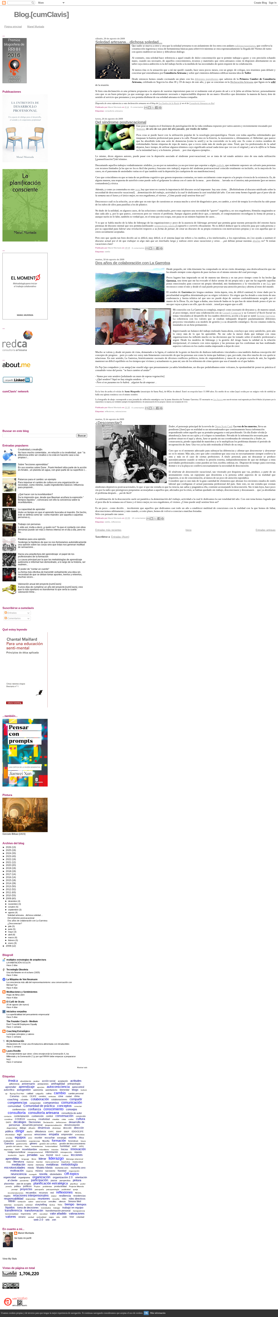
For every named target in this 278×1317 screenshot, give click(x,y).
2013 (9, 886)
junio (10, 929)
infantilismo (44, 1149)
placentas (9, 1183)
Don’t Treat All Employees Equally (21, 1024)
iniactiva (54, 1149)
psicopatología (52, 1189)
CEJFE (33, 1096)
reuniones (44, 1198)
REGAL (78, 1193)
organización (41, 1177)
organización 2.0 (63, 1177)
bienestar (64, 1090)
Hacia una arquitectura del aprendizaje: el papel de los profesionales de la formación (46, 555)
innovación (78, 1149)
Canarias (14, 1096)
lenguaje (25, 1159)
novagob (33, 1174)
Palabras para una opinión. (32, 539)
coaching (12, 1099)
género (33, 1143)
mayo (11, 932)
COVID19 (20, 1119)
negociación (74, 1171)
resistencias (79, 1195)
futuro (83, 1141)
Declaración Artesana (242, 82)
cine (60, 1096)
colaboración (40, 1099)
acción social (48, 1081)
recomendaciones (15, 1193)
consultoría (17, 1113)
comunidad (14, 1105)
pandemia (24, 1181)
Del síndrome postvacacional (120, 122)
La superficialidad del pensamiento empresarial (27, 1014)
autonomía (38, 1090)
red (52, 1192)
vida (58, 1217)
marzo (11, 937)
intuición (78, 1152)
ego (19, 1134)
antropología (73, 1083)
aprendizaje (27, 1086)
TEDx (59, 1205)
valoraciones (120, 411)
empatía (54, 1134)
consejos (71, 1109)
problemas (47, 1186)
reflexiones (109, 411)
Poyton (37, 1186)
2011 (9, 892)
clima (77, 1096)
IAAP (74, 1146)
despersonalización (53, 1125)
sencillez (52, 1201)
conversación (64, 1115)
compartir (76, 1099)
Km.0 (57, 1155)
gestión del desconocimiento (72, 1143)
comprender (35, 1103)
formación (59, 1140)
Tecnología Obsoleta (17, 969)
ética (81, 1137)
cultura (80, 1119)
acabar (36, 1081)
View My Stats (9, 1258)
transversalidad (11, 1214)
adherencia (14, 1084)
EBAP (58, 1132)
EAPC (51, 1132)
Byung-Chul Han (17, 1094)
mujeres (29, 1171)
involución (12, 1155)
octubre (12, 907)
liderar (42, 1158)
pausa (54, 1180)
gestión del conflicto (48, 1144)
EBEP (66, 1132)
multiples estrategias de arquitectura (26, 959)
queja (75, 1189)
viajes (51, 1217)
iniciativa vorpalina (16, 1011)
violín (64, 1217)
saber (30, 1202)
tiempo (69, 1204)
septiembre (13, 910)
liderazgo (56, 1158)
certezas (52, 1096)
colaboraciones (59, 1099)
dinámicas (44, 1127)
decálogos (20, 1122)
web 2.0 (38, 1219)
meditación (18, 1164)
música (39, 1170)
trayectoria (26, 1214)
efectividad (10, 1135)
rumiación (22, 1202)
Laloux (65, 1155)
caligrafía (39, 1094)
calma (48, 1093)
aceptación (63, 1081)
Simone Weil (74, 1201)
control (49, 1116)
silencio (62, 1201)
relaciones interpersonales (31, 1195)
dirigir (20, 1131)
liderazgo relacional (74, 1159)
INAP (17, 1149)
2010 (9, 895)
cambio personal (75, 1093)
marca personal (52, 1162)
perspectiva (65, 1180)
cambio (60, 1093)
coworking (31, 1119)
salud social (41, 1202)
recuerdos (31, 1192)
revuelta (55, 1199)
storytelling (41, 1204)
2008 (9, 946)
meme (30, 1165)
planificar (74, 1184)
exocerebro (21, 1141)
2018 (9, 871)
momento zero (78, 1167)
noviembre (13, 904)
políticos (27, 1186)
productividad (60, 1186)
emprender (67, 1134)
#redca (13, 1080)
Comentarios (14, 618)
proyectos (26, 1189)
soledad (29, 1205)
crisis (64, 1119)
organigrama (24, 1177)
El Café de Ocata (15, 1001)
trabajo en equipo (72, 1207)
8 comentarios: (137, 107)
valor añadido (58, 1213)
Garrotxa (9, 1143)
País (269, 283)
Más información (157, 1313)
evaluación (8, 1141)
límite (8, 1162)
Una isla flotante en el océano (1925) (23, 972)
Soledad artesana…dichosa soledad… (128, 42)
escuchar (50, 1137)
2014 (9, 883)
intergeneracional (35, 1152)
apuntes (40, 1087)
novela (43, 1174)
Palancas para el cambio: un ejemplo (37, 479)
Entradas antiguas (266, 530)
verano (22, 1217)
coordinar (8, 1119)
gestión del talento (14, 1146)
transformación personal (58, 1210)
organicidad (9, 1177)
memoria (40, 1165)
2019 (9, 868)
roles (64, 1199)
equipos (20, 1137)
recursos (43, 1192)
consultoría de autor (71, 1113)
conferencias (19, 1109)
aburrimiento (25, 1081)
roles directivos (77, 1198)
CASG (24, 1096)
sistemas (8, 1205)
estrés (107, 252)
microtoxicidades (14, 1167)
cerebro (42, 1096)
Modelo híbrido (44, 1167)
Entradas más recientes (108, 530)
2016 (9, 877)
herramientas (37, 1146)
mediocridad (77, 1162)
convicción (81, 1116)
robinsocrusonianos (245, 45)
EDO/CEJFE (77, 1131)
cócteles (24, 1099)
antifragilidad (58, 1083)
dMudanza (40, 1131)
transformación (34, 1210)
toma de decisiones (28, 1207)
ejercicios (28, 1135)
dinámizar (56, 1128)
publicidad (66, 1189)
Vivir (71, 1217)
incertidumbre (29, 1149)
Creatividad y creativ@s (30, 449)
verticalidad (41, 1217)
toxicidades (46, 1208)
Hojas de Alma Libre (15, 995)
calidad (30, 1093)
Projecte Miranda (76, 1186)
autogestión (24, 1089)
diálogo (23, 1128)
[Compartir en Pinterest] (160, 107)
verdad (31, 1217)
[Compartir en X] (153, 107)
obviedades (56, 1174)
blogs (75, 1089)
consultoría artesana (114, 111)
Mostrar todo (82, 1068)
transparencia (79, 1211)
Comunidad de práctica (39, 1105)
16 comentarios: (139, 518)
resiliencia (65, 1195)
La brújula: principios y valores (20, 1034)
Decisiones (35, 1122)
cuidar (71, 1119)
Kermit (49, 1155)
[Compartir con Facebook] (156, 107)
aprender (10, 1086)
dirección (67, 1128)
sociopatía (18, 1205)
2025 (9, 850)
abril (10, 934)
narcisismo (50, 1171)
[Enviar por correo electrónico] (146, 107)
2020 (9, 865)
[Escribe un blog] (149, 107)
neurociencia (18, 1174)
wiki (48, 1219)
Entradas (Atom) (120, 536)
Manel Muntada (35, 26)
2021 (9, 862)
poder (82, 1184)
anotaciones (43, 1084)
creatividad (44, 1119)
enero (11, 943)
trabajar (56, 1208)
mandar (39, 1162)
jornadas (32, 1154)
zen (54, 1219)
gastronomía (21, 1144)
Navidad (62, 1170)
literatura (18, 1161)
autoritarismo (51, 1090)
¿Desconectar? (108, 422)
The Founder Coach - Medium (22, 1021)
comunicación (71, 1102)
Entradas (12, 613)
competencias (17, 1102)
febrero (11, 940)
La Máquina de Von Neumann (21, 979)
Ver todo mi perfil (22, 1238)
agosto (11, 912)
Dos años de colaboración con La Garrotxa (132, 263)
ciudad (69, 1096)
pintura (77, 1180)
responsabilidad (13, 1198)
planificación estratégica (50, 1183)
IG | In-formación (15, 1041)
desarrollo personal (33, 1125)
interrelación (51, 1152)
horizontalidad (51, 1146)
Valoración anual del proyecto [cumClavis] (39, 584)
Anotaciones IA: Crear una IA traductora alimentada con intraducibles (37, 1044)
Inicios (64, 1149)
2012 (9, 889)
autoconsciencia (58, 1087)
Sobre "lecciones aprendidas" (33, 464)
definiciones (61, 1122)
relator (54, 1196)
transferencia (13, 1210)
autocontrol (78, 1087)
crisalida (55, 1119)
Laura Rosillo (13, 1051)
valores (10, 1216)
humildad (65, 1146)
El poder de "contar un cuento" (33, 569)
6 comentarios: (138, 248)
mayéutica (65, 1162)
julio (10, 926)
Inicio (188, 530)
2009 (9, 898)
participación (39, 1180)
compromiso (51, 1102)
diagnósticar (12, 1128)
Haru (27, 1146)
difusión (32, 1128)
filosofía (45, 1141)
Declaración (48, 1122)
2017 (9, 874)
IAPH (81, 1146)
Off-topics (71, 1174)
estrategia (61, 1138)
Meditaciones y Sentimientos (21, 992)
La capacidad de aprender (31, 509)
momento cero (61, 1168)
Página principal (13, 26)
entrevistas (80, 1135)
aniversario (28, 1083)
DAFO (8, 1122)
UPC (35, 1214)
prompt (15, 1189)
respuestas (30, 1199)
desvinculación (72, 1125)
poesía (9, 1186)
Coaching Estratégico (18, 1031)
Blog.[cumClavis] (41, 14)
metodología (69, 1164)
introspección (66, 1152)
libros (34, 1159)
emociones (40, 1134)
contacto (8, 1116)
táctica (52, 1205)
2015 (9, 880)
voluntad (80, 1217)
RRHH (11, 1201)
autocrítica (9, 1090)
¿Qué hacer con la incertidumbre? (35, 494)
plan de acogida (24, 1184)
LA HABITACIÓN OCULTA (18, 962)
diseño (30, 1132)
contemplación (21, 1116)
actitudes (76, 1080)
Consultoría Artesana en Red (201, 103)
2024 (9, 853)
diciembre (13, 901)
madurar (30, 1162)
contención (37, 1116)
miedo (31, 1167)
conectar (78, 1106)
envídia (9, 1138)
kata (42, 1155)
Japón (22, 1155)
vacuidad (43, 1214)
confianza (34, 1109)
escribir (38, 1137)
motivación (17, 1170)
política (17, 1186)
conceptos (64, 1106)
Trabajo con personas (29, 524)
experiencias (34, 1141)
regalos (7, 1196)
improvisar (8, 1149)
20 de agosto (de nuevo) (17, 1004)
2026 (9, 847)
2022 (9, 859)
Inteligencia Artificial (16, 1152)
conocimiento (53, 1109)
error (30, 1138)
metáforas (52, 1164)
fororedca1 (73, 1141)
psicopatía (39, 1189)
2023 (9, 856)
